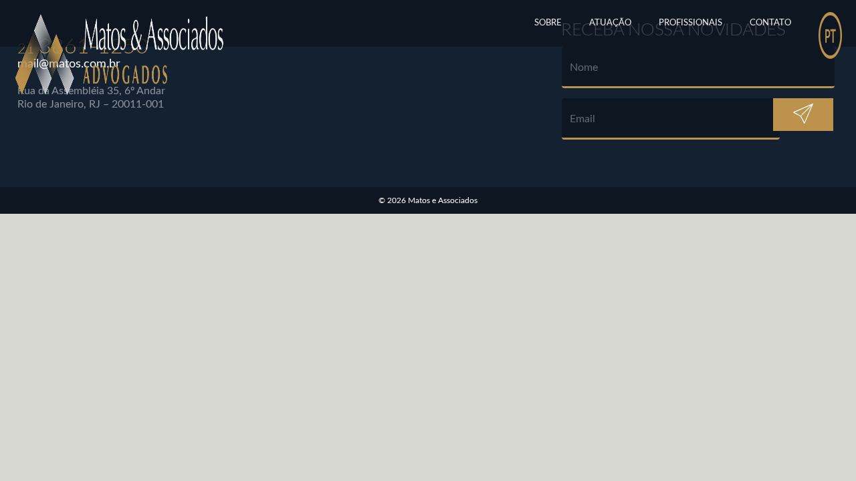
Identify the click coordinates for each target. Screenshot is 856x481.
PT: (830, 23)
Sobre (548, 23)
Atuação (610, 23)
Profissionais (690, 23)
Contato (770, 23)
